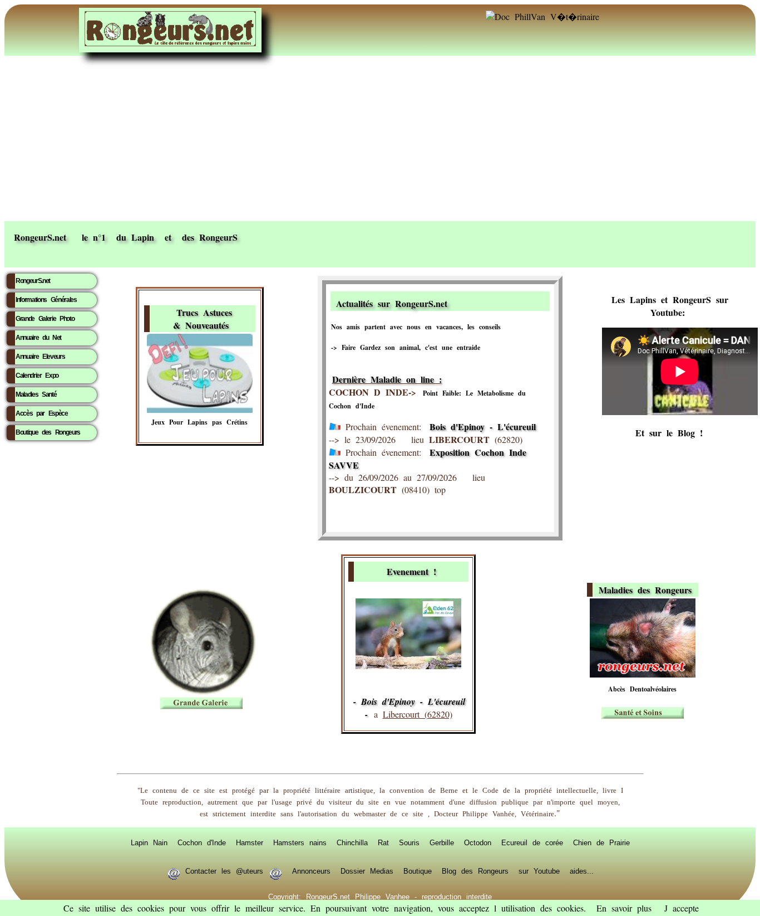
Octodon (477, 842)
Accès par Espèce (42, 413)
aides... (582, 871)
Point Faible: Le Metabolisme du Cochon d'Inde (427, 399)
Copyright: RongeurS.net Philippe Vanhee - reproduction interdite (380, 896)
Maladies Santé (36, 394)
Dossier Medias (366, 871)
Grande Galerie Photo (45, 319)
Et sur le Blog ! (669, 432)
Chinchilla (352, 842)
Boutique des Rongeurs (48, 432)
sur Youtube (539, 871)
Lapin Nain (149, 842)
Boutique (417, 871)
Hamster (249, 842)
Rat (383, 842)
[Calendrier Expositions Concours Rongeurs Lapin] (408, 665)
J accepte (681, 908)
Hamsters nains (300, 842)
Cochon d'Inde (201, 842)
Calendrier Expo (37, 375)
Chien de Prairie (601, 842)
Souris (409, 842)
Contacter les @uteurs (224, 871)
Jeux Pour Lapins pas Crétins (199, 422)
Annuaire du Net (38, 338)
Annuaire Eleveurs (40, 356)
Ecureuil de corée (532, 842)
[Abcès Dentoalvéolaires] (643, 674)
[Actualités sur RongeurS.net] (497, 302)
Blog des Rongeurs (475, 871)
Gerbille (442, 842)
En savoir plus (624, 908)
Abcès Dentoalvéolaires (642, 689)
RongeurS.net (33, 281)
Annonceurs (311, 871)
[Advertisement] (380, 138)
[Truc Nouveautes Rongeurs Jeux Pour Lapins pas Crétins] (200, 409)
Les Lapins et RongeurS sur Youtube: (669, 306)
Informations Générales (46, 300)
